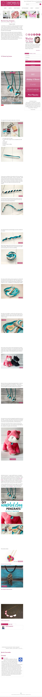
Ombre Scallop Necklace (5, 620)
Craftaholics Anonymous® (16, 694)
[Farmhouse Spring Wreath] (24, 14)
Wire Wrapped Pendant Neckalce (6, 589)
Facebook (38, 1)
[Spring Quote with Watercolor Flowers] (32, 14)
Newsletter (27, 53)
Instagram (11, 486)
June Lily (29, 694)
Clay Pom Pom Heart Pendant (6, 564)
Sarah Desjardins (9, 626)
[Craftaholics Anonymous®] (10, 3)
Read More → (38, 50)
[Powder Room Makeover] (6, 14)
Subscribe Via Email (32, 53)
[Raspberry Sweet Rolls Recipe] (15, 14)
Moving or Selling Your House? (10, 647)
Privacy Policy (33, 109)
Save (2, 105)
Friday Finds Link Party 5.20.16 (14, 648)
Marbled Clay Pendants (7, 21)
